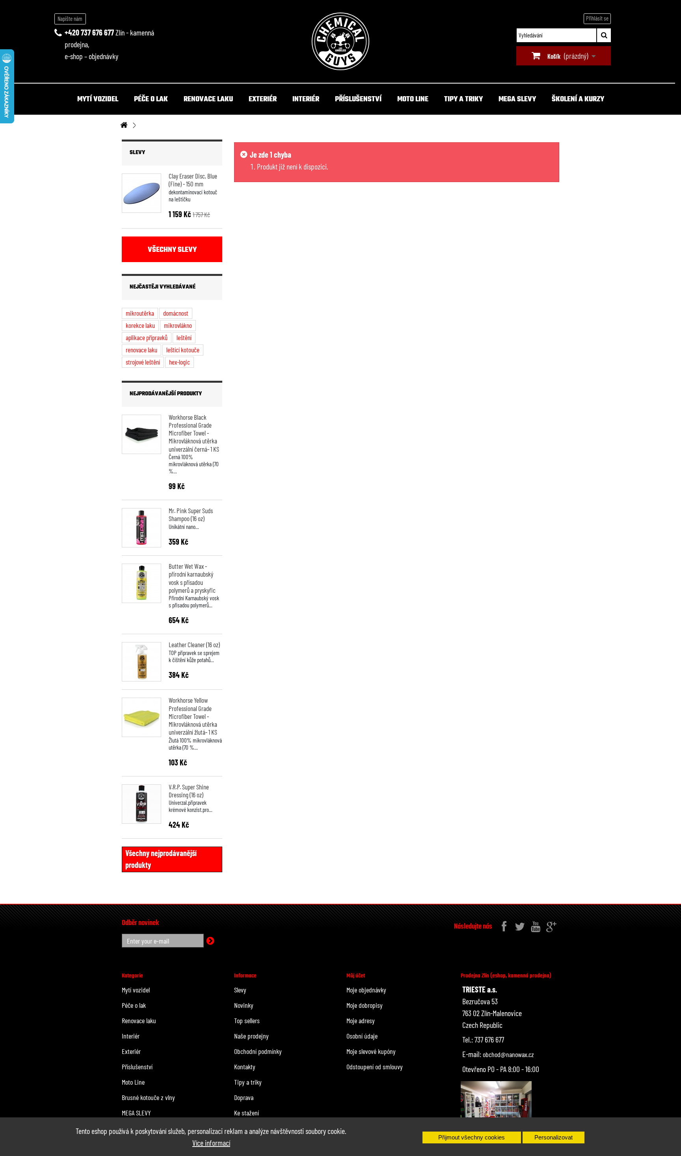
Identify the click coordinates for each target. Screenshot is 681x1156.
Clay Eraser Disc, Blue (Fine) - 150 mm (193, 180)
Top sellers (247, 1020)
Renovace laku (208, 99)
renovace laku (141, 350)
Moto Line (412, 99)
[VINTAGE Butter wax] (141, 583)
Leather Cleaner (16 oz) (194, 644)
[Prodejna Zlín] (496, 1106)
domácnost (175, 313)
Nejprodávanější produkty (166, 393)
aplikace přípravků (146, 337)
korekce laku (140, 325)
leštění (184, 337)
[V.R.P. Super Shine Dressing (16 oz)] (141, 804)
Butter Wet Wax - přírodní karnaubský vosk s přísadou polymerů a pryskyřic (192, 578)
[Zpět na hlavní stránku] (123, 125)
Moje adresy (360, 1020)
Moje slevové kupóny (371, 1051)
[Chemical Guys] (340, 41)
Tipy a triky (463, 99)
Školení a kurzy (578, 99)
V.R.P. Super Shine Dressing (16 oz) (189, 791)
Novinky (243, 1005)
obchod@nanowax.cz (508, 1054)
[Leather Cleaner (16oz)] (141, 661)
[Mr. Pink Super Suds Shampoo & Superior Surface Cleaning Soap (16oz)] (141, 527)
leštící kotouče (182, 350)
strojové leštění (143, 362)
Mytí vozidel (97, 99)
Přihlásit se (597, 18)
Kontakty (244, 1066)
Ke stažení (246, 1112)
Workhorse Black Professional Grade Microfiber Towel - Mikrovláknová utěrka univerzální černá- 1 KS (194, 433)
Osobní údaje (362, 1035)
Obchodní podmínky (258, 1051)
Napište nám (70, 18)
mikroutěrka (140, 313)
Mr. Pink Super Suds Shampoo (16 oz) (191, 514)
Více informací (211, 1142)
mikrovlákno (178, 325)
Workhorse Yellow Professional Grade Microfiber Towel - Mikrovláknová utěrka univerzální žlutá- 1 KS (193, 716)
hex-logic (179, 362)
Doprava (243, 1097)
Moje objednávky (366, 989)
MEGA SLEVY (517, 99)
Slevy (137, 152)
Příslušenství (358, 99)
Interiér (305, 99)
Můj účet (355, 976)
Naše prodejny (251, 1035)
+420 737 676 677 (89, 32)
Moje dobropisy (364, 1005)
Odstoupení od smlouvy (374, 1066)
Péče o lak (151, 99)
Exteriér (263, 99)
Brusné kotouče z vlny (148, 1097)
